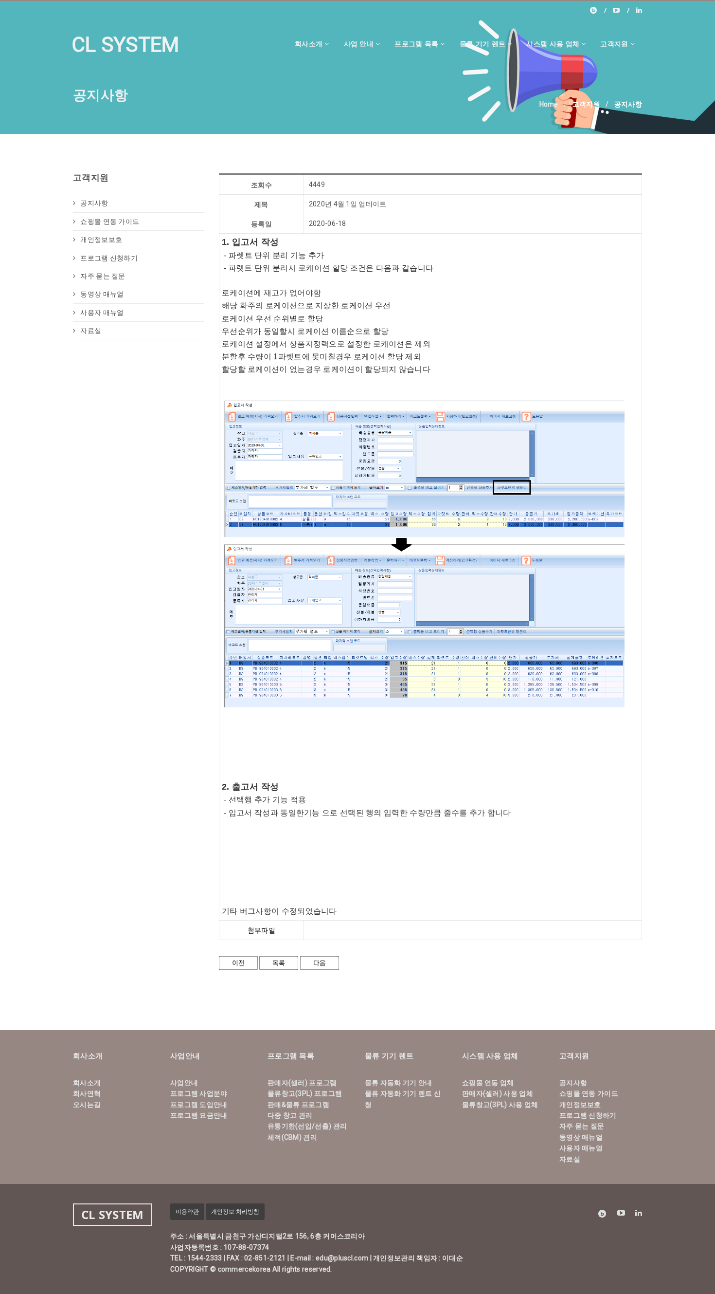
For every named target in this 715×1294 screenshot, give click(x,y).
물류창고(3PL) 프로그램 (305, 1093)
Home (548, 104)
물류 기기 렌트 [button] (482, 43)
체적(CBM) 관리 (292, 1137)
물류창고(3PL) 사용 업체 (500, 1105)
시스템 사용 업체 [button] (552, 43)
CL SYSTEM (125, 44)
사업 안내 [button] (359, 43)
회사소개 (87, 1083)
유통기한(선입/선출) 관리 (307, 1126)
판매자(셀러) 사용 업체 (497, 1093)
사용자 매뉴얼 (102, 312)
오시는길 (87, 1105)
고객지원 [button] (614, 43)
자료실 (90, 330)
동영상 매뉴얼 (102, 294)
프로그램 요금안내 (199, 1115)
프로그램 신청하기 (109, 258)
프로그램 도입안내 (199, 1105)
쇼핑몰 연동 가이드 (109, 221)
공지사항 (94, 203)
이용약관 (187, 1211)
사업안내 (184, 1083)
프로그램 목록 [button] (416, 43)
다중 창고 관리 (290, 1115)
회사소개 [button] (308, 43)
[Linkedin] (639, 10)
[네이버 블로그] (598, 10)
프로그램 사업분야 (199, 1093)
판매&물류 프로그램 (298, 1105)
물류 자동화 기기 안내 (398, 1083)
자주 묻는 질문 (102, 276)
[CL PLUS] (621, 10)
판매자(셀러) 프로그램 (302, 1083)
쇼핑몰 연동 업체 (488, 1083)
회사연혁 (87, 1093)
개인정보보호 (101, 239)
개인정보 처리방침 (235, 1211)
